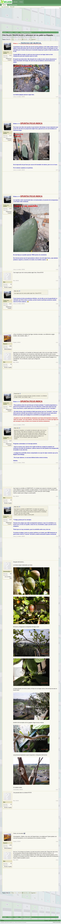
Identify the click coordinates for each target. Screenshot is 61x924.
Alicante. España (8, 287)
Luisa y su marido (28, 37)
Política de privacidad (56, 922)
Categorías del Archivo (12, 4)
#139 (57, 280)
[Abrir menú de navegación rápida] (57, 32)
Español (2, 920)
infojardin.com (11, 922)
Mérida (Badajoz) (8, 349)
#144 (57, 462)
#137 (57, 170)
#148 (57, 800)
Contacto (46, 920)
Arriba (59, 920)
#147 (57, 789)
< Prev (12, 39)
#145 (57, 496)
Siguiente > (33, 39)
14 (29, 39)
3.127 (10, 55)
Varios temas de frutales (11, 37)
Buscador (12, 6)
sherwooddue (6, 571)
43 (11, 284)
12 (26, 39)
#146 (57, 536)
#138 (57, 269)
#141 (57, 342)
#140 (57, 303)
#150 (57, 860)
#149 (57, 841)
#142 (57, 362)
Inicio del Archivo (5, 6)
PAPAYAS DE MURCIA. (31, 43)
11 (24, 39)
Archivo (4, 5)
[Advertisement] (30, 20)
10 (22, 39)
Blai (4, 282)
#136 (57, 96)
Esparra (5, 343)
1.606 (10, 346)
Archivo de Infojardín (53, 920)
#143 (57, 424)
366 (11, 573)
